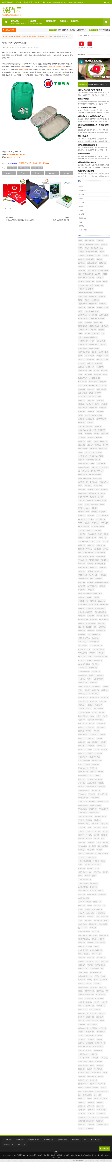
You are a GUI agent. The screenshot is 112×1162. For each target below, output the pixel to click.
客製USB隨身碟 (83, 556)
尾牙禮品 (81, 202)
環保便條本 (81, 489)
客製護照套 (97, 820)
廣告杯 (80, 415)
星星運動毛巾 (103, 482)
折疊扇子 (90, 868)
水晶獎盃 (89, 597)
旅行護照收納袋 (92, 586)
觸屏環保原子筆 (83, 1013)
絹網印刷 (81, 983)
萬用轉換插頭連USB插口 (86, 995)
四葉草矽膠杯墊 (83, 463)
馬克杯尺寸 (100, 1102)
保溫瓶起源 (102, 701)
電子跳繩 (96, 1087)
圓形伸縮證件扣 (83, 775)
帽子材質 (104, 835)
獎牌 (99, 396)
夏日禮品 (90, 779)
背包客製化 (100, 991)
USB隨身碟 (89, 255)
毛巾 (101, 322)
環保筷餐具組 (82, 326)
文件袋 (11, 36)
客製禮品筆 (102, 408)
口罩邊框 (81, 753)
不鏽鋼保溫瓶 (82, 668)
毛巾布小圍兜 (82, 396)
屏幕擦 (105, 827)
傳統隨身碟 (98, 705)
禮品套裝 (81, 359)
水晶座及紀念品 (89, 356)
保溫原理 (87, 690)
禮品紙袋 (81, 404)
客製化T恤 (103, 385)
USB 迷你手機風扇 (98, 649)
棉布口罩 (98, 393)
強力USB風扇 (82, 846)
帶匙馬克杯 (89, 831)
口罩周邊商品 (90, 727)
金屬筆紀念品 (103, 315)
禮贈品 (81, 210)
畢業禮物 (89, 946)
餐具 (79, 337)
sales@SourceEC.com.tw (77, 2)
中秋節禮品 (81, 679)
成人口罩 (81, 853)
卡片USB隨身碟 (83, 541)
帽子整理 (96, 835)
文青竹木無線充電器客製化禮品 (88, 883)
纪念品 (80, 991)
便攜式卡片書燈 (103, 534)
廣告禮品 (90, 571)
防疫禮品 (94, 512)
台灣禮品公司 (8, 1140)
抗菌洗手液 (81, 868)
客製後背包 (104, 560)
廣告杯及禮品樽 (103, 270)
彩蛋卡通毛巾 (93, 575)
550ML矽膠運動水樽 (96, 645)
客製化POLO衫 (93, 385)
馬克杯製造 (92, 1117)
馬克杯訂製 (93, 448)
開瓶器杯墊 (81, 1069)
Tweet (10, 173)
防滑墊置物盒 (98, 1069)
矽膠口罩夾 (90, 957)
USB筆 (89, 656)
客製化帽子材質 (102, 794)
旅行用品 (101, 266)
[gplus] (108, 2)
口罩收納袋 (101, 734)
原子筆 (80, 322)
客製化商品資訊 (51, 21)
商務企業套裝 (82, 278)
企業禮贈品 (93, 682)
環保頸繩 (90, 942)
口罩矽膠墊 (81, 742)
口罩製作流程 (90, 746)
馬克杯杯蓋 (100, 1106)
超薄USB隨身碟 (83, 1028)
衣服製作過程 (100, 1006)
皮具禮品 (96, 434)
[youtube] (105, 2)
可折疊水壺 (97, 549)
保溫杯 (98, 281)
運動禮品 (98, 445)
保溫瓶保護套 (82, 694)
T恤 (86, 452)
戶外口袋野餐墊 (103, 853)
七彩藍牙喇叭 (82, 304)
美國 (85, 1140)
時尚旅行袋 (81, 422)
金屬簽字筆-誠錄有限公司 (87, 162)
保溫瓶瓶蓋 (93, 701)
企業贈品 (81, 194)
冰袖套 (92, 716)
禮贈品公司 (104, 961)
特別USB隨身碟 (103, 924)
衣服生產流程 (90, 1006)
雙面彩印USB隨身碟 (84, 1087)
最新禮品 (49, 36)
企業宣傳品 (81, 534)
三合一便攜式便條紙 (84, 530)
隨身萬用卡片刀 (83, 1080)
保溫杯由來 (104, 690)
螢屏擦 (80, 998)
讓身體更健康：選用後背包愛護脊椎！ (49, 30)
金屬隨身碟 (90, 630)
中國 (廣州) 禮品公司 (33, 1140)
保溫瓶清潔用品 (83, 701)
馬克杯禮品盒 (82, 1117)
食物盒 (89, 1099)
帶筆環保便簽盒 (83, 567)
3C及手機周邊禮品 (92, 252)
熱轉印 (106, 920)
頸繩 (95, 1095)
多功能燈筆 (98, 779)
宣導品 (81, 206)
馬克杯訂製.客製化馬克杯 (86, 1121)
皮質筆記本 (81, 437)
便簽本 (88, 538)
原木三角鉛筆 (90, 723)
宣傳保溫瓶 (81, 827)
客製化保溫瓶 (82, 344)
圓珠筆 (92, 463)
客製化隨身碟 (103, 809)
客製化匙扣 (91, 794)
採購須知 (63, 21)
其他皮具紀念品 (99, 708)
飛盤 (99, 1095)
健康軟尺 (90, 705)
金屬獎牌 (89, 1050)
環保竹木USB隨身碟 (101, 489)
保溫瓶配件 (81, 705)
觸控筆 (106, 616)
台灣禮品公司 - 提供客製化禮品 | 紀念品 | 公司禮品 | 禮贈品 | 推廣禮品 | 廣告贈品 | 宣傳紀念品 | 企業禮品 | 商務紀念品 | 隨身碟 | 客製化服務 (62, 1155)
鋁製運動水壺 (100, 630)
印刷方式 (81, 723)
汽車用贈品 (88, 486)
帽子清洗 (81, 838)
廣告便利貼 (90, 411)
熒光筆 (80, 920)
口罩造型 (81, 549)
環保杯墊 (90, 489)
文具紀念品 (94, 248)
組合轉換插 (103, 980)
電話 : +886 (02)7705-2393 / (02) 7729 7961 (54, 2)
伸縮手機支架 (96, 686)
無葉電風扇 (104, 916)
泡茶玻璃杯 (90, 307)
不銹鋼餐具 (95, 664)
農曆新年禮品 (90, 1032)
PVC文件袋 (81, 519)
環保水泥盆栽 (103, 935)
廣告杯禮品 (102, 567)
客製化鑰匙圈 (82, 809)
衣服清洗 (104, 1002)
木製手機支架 (102, 894)
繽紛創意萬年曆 (83, 987)
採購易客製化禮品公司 (57, 67)
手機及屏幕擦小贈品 (84, 478)
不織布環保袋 (98, 292)
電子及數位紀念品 (84, 638)
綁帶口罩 (89, 983)
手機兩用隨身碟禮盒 (84, 861)
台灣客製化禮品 (89, 240)
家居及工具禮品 (101, 389)
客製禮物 (89, 820)
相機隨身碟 (81, 957)
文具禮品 (98, 255)
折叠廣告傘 (101, 296)
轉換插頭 (81, 623)
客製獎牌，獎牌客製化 (85, 816)
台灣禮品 (105, 549)
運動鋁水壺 (81, 1039)
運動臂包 (94, 508)
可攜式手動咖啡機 (84, 760)
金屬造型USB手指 (83, 1058)
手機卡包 (96, 861)
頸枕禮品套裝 (87, 1095)
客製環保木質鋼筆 (100, 816)
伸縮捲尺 (105, 686)
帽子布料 (81, 835)
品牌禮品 (81, 226)
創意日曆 (81, 460)
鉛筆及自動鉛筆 (94, 326)
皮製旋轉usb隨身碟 (96, 950)
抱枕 (91, 578)
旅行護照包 (81, 586)
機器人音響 (81, 905)
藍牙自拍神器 (93, 315)
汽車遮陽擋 (81, 916)
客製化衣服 (90, 389)
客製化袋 (103, 344)
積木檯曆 (101, 497)
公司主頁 (18, 2)
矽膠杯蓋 (81, 961)
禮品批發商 (89, 961)
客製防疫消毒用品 (84, 824)
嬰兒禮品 (81, 786)
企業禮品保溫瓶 (83, 682)
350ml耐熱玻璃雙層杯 (85, 292)
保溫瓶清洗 (104, 697)
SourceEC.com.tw (13, 157)
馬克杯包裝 (103, 1099)
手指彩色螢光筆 (91, 857)
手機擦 (80, 864)
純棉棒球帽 (97, 374)
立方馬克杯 (95, 333)
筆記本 (80, 374)
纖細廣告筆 (102, 987)
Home (5, 36)
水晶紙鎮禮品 (100, 913)
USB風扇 (81, 660)
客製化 (92, 556)
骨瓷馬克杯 (81, 1125)
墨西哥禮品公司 (8, 1144)
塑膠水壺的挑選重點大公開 (87, 145)
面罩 (79, 1091)
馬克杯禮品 (95, 638)
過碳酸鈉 (99, 1039)
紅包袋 (103, 976)
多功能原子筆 (82, 385)
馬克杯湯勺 (81, 1113)
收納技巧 (105, 872)
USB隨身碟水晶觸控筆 (100, 656)
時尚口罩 (101, 890)
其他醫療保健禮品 (84, 712)
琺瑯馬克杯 (95, 931)
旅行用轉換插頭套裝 (101, 582)
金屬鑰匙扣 (95, 1058)
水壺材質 (87, 909)
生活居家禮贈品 (100, 942)
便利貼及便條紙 (83, 285)
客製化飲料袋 (82, 812)
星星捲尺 (93, 890)
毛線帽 (80, 909)
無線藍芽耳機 (99, 285)
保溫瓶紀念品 (82, 296)
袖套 (90, 1009)
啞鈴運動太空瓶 (83, 768)
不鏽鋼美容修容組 (84, 671)
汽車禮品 (93, 601)
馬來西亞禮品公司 (62, 1140)
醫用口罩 (105, 445)
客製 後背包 (30, 30)
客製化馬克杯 (91, 266)
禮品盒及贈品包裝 (100, 612)
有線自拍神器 (91, 894)
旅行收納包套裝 (83, 887)
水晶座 (80, 486)
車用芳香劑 (102, 1028)
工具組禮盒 (85, 471)
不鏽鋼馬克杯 (82, 675)
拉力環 (97, 868)
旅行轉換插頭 (82, 370)
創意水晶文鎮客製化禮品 (95, 720)
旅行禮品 (81, 281)
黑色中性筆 (89, 1128)
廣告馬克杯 (98, 571)
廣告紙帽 (81, 367)
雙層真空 (93, 1084)
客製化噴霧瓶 (100, 556)
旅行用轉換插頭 (83, 482)
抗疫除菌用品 (96, 864)
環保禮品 (81, 214)
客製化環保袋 (82, 801)
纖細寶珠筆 (93, 987)
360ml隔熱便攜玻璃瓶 (90, 337)
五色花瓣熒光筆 (99, 679)
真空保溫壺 (101, 493)
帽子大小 (98, 831)
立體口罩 (81, 500)
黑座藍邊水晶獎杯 (102, 1125)
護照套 (102, 504)
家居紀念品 (81, 411)
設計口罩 (81, 1021)
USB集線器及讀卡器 (97, 526)
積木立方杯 (89, 404)
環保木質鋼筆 (104, 604)
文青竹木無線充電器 (84, 879)
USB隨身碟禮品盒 (83, 526)
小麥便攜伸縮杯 (94, 348)
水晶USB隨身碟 (97, 909)
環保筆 (106, 356)
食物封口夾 (81, 1099)
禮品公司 (99, 307)
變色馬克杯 (81, 1024)
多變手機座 (81, 783)
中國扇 (91, 675)
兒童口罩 (89, 708)
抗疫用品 (87, 864)
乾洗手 (89, 679)
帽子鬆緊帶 (93, 567)
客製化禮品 (82, 190)
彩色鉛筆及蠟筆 (97, 415)
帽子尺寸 (105, 831)
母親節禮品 (97, 905)
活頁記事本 (92, 396)
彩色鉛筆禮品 (82, 575)
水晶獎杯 (81, 597)
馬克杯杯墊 (90, 1106)
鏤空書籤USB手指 (83, 512)
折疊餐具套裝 (97, 478)
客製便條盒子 (96, 790)
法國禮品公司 (21, 1144)
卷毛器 (98, 541)
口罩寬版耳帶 (100, 727)
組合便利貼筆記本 (100, 500)
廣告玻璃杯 (81, 571)
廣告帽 (96, 322)
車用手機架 (93, 1028)
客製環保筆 (81, 564)
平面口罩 (96, 838)
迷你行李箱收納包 (84, 508)
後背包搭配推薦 (103, 846)
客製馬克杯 (95, 824)
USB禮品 (98, 274)
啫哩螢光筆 (93, 768)
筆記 (102, 968)
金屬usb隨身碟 (83, 448)
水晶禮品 (96, 597)
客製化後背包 (96, 467)
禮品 (80, 222)
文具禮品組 (81, 263)
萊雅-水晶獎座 (83, 136)
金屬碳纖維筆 (98, 1050)
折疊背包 (81, 419)
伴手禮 (24, 36)
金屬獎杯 (81, 1050)
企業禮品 (81, 252)
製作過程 (97, 1009)
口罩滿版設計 (90, 738)
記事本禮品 (94, 504)
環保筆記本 (81, 400)
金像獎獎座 (102, 627)
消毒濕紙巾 (90, 916)
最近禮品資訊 (83, 84)
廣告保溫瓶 (90, 842)
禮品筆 (102, 252)
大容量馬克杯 (91, 783)
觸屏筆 (89, 441)
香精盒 (96, 1099)
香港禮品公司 (20, 1140)
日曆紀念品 (93, 482)
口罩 (91, 285)
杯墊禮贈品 (81, 590)
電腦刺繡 (103, 1087)
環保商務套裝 (82, 935)
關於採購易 (75, 21)
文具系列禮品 (90, 259)
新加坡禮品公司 (48, 1140)
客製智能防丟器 (94, 812)
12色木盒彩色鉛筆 (102, 515)
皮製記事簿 (92, 493)
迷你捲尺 (81, 1035)
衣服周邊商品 (99, 998)
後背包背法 (81, 850)
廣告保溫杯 (81, 842)
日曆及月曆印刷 (83, 890)
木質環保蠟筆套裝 (84, 898)
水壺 (100, 593)
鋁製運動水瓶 (82, 1061)
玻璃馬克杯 (92, 928)
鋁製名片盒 (104, 1058)
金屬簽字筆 (93, 1054)
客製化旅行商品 (94, 344)
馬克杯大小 (81, 1102)
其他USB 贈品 (93, 382)
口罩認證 (89, 749)
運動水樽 (89, 627)
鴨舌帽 (80, 452)
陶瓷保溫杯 (102, 512)
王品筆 (85, 928)
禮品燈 (97, 961)
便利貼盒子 (81, 363)
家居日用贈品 (83, 230)
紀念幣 (96, 976)
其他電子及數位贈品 (98, 712)
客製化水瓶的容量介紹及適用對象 (90, 90)
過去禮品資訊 (104, 84)
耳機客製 (81, 289)
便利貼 (106, 359)
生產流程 (81, 946)
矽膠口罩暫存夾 (83, 497)
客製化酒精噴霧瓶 (96, 805)
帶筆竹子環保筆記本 (97, 471)
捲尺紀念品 (97, 872)
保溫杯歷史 (95, 690)
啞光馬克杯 (95, 764)
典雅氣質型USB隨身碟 (96, 456)
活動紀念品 (101, 601)
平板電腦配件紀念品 (95, 474)
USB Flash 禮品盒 (83, 523)
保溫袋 (100, 538)
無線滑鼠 (87, 333)
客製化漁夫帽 (94, 798)
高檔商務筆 (90, 1125)
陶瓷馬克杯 (81, 634)
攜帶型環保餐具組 (84, 352)
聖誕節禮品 (90, 616)
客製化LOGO (82, 794)
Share (24, 173)
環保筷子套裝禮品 (84, 939)
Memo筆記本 (82, 382)
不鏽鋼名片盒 (93, 668)
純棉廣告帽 (88, 374)
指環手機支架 (82, 872)
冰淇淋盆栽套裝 (83, 716)
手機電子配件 (90, 367)
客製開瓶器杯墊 (100, 564)
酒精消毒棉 (98, 1043)
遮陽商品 (81, 1043)
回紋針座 (93, 772)
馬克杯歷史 (81, 1110)
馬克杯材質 (81, 1106)
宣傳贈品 (41, 36)
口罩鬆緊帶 (89, 753)
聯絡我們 (37, 2)
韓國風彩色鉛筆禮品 (101, 1091)
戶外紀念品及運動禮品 (92, 311)
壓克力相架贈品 (95, 775)
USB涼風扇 (92, 653)
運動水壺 (81, 627)
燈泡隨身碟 (92, 924)
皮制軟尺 (96, 946)
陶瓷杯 (88, 1073)
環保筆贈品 (90, 400)
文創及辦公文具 (92, 263)
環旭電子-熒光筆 (84, 154)
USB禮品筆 (100, 653)
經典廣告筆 (81, 616)
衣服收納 (89, 1002)
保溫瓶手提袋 (94, 697)
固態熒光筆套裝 (100, 552)
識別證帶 (95, 1021)
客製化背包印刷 (103, 801)
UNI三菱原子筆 (100, 519)
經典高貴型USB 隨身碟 (94, 437)
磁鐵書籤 (93, 497)
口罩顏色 (89, 549)
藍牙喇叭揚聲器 (88, 274)
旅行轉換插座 (82, 315)
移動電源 (90, 965)
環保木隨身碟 (93, 935)
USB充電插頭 (95, 523)
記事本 (96, 441)
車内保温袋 (103, 441)
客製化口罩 (100, 278)
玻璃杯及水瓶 (98, 486)
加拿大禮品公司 (95, 1140)
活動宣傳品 (81, 270)
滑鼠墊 (91, 604)
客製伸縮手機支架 (84, 790)
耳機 (102, 333)
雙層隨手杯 (101, 1084)
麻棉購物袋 (90, 515)
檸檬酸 (89, 905)
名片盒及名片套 (97, 760)
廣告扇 (98, 842)
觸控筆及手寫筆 (83, 619)
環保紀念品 (100, 400)
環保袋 (80, 300)
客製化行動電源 (94, 560)
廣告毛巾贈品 (82, 393)
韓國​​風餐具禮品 (88, 1091)
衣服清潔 (81, 1006)
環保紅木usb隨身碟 (98, 939)
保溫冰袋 (99, 452)
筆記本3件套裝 (83, 972)
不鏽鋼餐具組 (96, 671)
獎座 (96, 604)
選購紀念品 (19, 22)
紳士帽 (96, 980)
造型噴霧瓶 (98, 1035)
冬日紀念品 (104, 326)
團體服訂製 (102, 382)
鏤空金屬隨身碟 (83, 1065)
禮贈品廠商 (81, 965)
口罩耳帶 (103, 742)
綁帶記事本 (97, 983)
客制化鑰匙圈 (100, 463)
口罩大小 (105, 541)
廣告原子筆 (100, 411)
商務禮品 (81, 259)
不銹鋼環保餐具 (83, 341)
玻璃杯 (80, 434)
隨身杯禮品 (81, 1076)
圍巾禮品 (101, 772)
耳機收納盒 (81, 441)
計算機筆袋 (93, 619)
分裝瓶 (105, 716)
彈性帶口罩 (92, 846)
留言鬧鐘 (104, 370)
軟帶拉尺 (81, 1032)
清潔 (97, 916)
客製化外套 (81, 389)
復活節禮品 (90, 850)
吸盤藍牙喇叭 (93, 304)
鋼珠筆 (91, 1061)
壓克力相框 (81, 779)
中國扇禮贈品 (99, 675)
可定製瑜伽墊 (82, 757)
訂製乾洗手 (101, 1013)
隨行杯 (105, 1073)
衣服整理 (96, 1002)
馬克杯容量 (90, 1102)
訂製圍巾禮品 (90, 1017)
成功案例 (36, 22)
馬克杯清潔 (90, 1110)
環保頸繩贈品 (82, 493)
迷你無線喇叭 (90, 359)
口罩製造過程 (100, 746)
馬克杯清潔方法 (101, 1110)
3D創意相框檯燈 (94, 642)
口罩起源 (96, 749)
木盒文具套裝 (91, 270)
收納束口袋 (100, 367)
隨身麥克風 (93, 1080)
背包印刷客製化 (89, 991)
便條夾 (80, 690)
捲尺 (90, 872)
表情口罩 (81, 1009)
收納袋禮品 (23, 69)
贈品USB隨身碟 (92, 1024)
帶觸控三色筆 (82, 474)
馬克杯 (106, 307)
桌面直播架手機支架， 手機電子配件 (89, 902)
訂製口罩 (81, 1017)
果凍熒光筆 (90, 590)
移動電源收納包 (100, 965)
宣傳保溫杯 (104, 824)
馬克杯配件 (99, 1121)
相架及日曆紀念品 (84, 954)
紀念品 (81, 186)
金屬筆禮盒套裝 (83, 1054)
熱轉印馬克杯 (82, 924)
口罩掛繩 (96, 731)
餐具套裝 (99, 359)
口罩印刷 (81, 727)
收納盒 (91, 393)
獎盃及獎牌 (101, 430)
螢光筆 (80, 504)
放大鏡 (80, 876)
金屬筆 (105, 374)
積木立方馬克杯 (83, 968)
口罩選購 (104, 749)
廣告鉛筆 (93, 330)
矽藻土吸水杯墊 (100, 608)
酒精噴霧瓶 (89, 1043)
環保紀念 (96, 370)
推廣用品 (90, 582)
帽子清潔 (89, 838)
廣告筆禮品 (81, 266)
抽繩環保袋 (98, 578)
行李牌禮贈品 (89, 998)
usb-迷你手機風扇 (84, 664)
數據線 (94, 876)
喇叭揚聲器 (88, 322)
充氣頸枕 (81, 708)
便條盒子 (81, 538)
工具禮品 (81, 831)
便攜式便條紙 (91, 534)
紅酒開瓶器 (81, 980)
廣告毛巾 (87, 415)
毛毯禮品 (90, 422)
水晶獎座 (99, 356)
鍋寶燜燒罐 (98, 1061)
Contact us (105, 1148)
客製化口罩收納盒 (84, 467)
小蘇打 (89, 827)
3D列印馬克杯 (82, 642)
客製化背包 (70, 30)
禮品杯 (87, 300)
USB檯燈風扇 (82, 653)
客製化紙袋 (98, 363)
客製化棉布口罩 (83, 798)
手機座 (103, 861)
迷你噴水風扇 (100, 1032)
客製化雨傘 (92, 296)
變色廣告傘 (89, 289)
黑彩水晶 (81, 1128)
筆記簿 (97, 404)
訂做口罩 (93, 1013)
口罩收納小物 (100, 545)
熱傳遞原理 (88, 920)
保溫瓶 (104, 274)
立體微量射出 (94, 968)
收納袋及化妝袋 (103, 352)
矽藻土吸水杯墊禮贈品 (85, 612)
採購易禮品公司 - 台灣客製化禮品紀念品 (97, 1160)
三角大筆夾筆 (97, 530)
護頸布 (102, 1021)
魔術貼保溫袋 (103, 448)
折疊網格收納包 (83, 578)
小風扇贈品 (97, 827)
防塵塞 (89, 1069)
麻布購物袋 (81, 515)
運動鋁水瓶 (90, 1039)
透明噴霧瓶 (89, 1035)
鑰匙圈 (92, 1065)
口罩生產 (99, 738)
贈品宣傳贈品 (103, 619)
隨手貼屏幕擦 (96, 1073)
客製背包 (90, 564)
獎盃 (94, 430)
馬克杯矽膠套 (100, 1113)
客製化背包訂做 (83, 805)
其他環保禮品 (82, 456)
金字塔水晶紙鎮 (98, 1047)
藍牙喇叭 (91, 278)
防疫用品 (81, 1073)
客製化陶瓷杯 (93, 809)
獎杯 (79, 928)
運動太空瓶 (81, 445)
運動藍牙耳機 (90, 281)
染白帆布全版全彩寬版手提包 (87, 593)
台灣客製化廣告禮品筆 (93, 460)
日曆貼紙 (102, 586)
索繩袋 (89, 980)
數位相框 (87, 876)
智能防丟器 (81, 894)
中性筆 (92, 341)
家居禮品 (105, 467)
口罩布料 (89, 731)
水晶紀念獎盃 (90, 913)
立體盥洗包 (89, 500)
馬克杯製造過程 (103, 1117)
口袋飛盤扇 (98, 753)
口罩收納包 (81, 545)
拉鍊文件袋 (81, 582)
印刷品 (92, 541)
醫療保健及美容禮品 (84, 1047)
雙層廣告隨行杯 (83, 1084)
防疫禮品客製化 (83, 318)
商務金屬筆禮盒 (88, 552)
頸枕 (79, 1095)
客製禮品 (81, 820)
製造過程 (99, 616)
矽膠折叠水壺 (100, 957)
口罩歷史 (81, 738)
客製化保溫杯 (100, 341)
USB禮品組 (81, 656)
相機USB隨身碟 (96, 954)
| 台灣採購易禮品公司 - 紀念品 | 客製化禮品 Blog (33, 163)
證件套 (88, 1021)
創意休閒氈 (81, 720)
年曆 (102, 838)
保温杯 (94, 538)
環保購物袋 (88, 434)
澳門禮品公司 (75, 1140)
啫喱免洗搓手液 (83, 772)
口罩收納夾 (90, 545)
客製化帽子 (102, 304)
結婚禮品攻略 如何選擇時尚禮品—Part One (93, 116)
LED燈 (89, 649)
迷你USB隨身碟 (91, 623)
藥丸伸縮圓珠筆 (101, 995)
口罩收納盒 (92, 734)
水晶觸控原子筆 (83, 601)
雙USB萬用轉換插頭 (93, 634)
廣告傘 (105, 281)
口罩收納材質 (82, 734)
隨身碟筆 (101, 1076)
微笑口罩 (99, 850)
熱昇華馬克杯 (98, 920)
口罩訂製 (81, 749)
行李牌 (87, 504)
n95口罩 (91, 452)
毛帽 (104, 905)
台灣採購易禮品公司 (7, 2)
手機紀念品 (102, 575)
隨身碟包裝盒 (91, 1076)
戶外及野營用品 (91, 853)
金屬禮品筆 (81, 630)
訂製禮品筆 (100, 1017)
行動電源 (104, 404)
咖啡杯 (88, 764)
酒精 (95, 627)
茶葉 (107, 991)
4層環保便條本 (83, 645)
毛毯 (90, 370)
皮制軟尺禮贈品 (83, 950)
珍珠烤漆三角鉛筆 (84, 931)
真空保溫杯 (89, 608)
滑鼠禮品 (101, 330)
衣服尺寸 (81, 1002)
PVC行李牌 (90, 519)
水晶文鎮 (81, 913)
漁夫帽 (80, 333)
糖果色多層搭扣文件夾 (85, 976)
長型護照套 (100, 1065)
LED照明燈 (81, 649)
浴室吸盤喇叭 (82, 604)
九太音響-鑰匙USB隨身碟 (87, 107)
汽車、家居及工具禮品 (85, 426)
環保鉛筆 (81, 608)
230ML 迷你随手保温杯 (97, 318)
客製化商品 (89, 244)
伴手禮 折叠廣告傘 (84, 686)
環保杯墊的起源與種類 (86, 171)
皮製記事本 (104, 434)
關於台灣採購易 (28, 2)
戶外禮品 (81, 857)
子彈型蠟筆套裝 (91, 786)
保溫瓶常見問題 (83, 697)
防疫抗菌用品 (82, 378)
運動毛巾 (90, 445)
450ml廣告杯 (95, 300)
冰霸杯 (98, 716)
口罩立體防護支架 (93, 742)
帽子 (87, 330)
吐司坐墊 (81, 764)
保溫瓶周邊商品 (94, 694)
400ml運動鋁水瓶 (94, 378)
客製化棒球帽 (93, 408)
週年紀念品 (101, 623)
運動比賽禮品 (82, 408)
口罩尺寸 (81, 731)
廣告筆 (80, 311)
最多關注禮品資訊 (93, 84)
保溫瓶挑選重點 (83, 99)
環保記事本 (81, 942)
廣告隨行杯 (81, 307)
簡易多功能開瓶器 (95, 972)
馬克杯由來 (90, 1113)
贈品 (101, 248)
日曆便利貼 (93, 887)
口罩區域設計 (100, 723)
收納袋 (18, 36)
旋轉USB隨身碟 (101, 419)
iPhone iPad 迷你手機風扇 (94, 660)
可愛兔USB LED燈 (94, 757)
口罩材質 (90, 363)
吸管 (79, 552)
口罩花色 (81, 746)
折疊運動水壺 (90, 419)
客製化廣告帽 (82, 560)
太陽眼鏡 (101, 783)
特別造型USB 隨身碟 (84, 430)
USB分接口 (104, 523)
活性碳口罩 (98, 426)
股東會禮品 (32, 36)
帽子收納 (89, 835)
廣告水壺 (105, 842)
